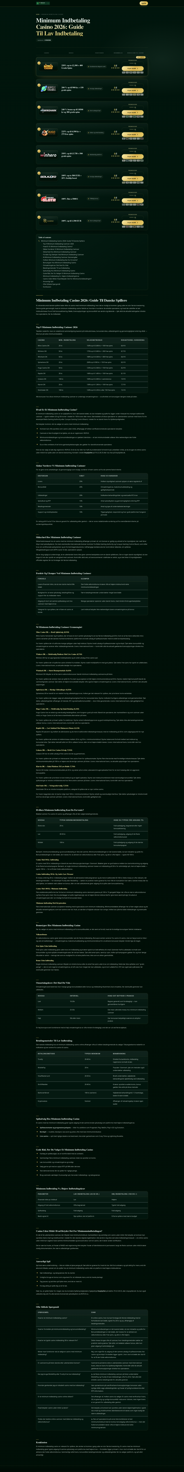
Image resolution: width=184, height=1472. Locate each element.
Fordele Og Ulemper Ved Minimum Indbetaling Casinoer (63, 255)
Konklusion (47, 287)
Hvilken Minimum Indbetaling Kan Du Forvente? (60, 260)
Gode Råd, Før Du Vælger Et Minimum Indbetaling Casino (64, 273)
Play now (132, 68)
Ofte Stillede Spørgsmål (51, 284)
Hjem (37, 14)
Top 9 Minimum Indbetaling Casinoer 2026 (58, 244)
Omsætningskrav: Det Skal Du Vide (55, 265)
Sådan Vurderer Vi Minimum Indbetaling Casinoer (61, 249)
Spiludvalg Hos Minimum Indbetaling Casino (59, 271)
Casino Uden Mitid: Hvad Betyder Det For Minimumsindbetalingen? (67, 279)
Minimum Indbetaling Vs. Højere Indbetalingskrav (61, 276)
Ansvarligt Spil (48, 281)
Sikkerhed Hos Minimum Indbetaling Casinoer (59, 252)
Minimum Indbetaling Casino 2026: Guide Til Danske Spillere (63, 241)
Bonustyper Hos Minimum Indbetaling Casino (59, 263)
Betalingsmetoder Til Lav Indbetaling (56, 268)
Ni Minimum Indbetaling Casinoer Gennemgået (60, 257)
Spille (144, 3)
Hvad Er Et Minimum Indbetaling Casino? (58, 246)
